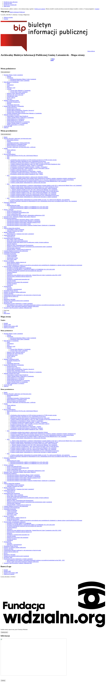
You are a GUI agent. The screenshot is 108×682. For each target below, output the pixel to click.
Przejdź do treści (8, 3)
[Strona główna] (54, 62)
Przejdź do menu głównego (10, 2)
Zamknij (97, 9)
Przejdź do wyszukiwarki (10, 4)
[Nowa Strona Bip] (33, 675)
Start (5, 312)
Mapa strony (7, 6)
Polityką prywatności (40, 9)
